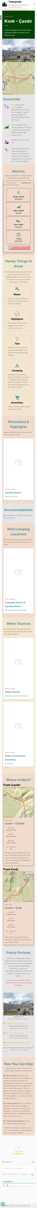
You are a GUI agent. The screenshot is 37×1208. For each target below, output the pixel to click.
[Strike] (11, 1174)
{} (24, 1174)
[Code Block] (20, 1174)
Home (4, 9)
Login (33, 1162)
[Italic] (6, 1174)
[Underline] (8, 1174)
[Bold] (4, 1174)
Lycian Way (12, 9)
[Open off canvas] (34, 4)
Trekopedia (15, 1)
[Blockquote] (18, 1174)
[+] (27, 1174)
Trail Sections (22, 9)
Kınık (13, 105)
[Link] (22, 1174)
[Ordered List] (13, 1174)
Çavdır (13, 107)
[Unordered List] (15, 1174)
